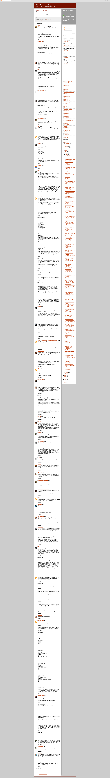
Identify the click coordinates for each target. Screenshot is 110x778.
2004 (65, 382)
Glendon (39, 464)
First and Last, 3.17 (68, 267)
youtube (72, 19)
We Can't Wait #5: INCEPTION (70, 250)
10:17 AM (39, 766)
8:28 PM (39, 215)
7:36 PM (39, 156)
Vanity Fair (66, 41)
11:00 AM (39, 613)
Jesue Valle (40, 753)
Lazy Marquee (67, 173)
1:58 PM (39, 702)
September (67, 147)
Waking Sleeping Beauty (69, 364)
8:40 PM (39, 274)
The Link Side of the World (69, 251)
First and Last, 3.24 (68, 210)
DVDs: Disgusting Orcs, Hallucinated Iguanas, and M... (69, 330)
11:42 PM (39, 455)
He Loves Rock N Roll (68, 315)
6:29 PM (39, 67)
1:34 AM (39, 487)
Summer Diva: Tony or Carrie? (70, 159)
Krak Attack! (67, 341)
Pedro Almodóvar (67, 130)
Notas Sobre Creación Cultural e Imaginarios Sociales (47, 340)
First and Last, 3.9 (68, 362)
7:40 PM (39, 163)
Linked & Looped (68, 311)
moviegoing (48, 20)
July (66, 150)
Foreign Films (66, 119)
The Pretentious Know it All (43, 480)
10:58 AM (39, 751)
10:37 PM (40, 419)
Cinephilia (66, 63)
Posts (66, 27)
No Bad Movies (41, 441)
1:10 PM (39, 693)
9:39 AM (39, 588)
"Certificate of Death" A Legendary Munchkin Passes (69, 289)
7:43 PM (39, 168)
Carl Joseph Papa (41, 170)
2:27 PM (39, 730)
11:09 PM (39, 439)
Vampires (65, 136)
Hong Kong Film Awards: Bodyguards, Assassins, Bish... (69, 223)
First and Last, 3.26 (68, 196)
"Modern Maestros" (67, 96)
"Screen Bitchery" (67, 102)
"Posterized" (66, 99)
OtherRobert (40, 41)
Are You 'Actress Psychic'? (69, 326)
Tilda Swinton (66, 134)
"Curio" (65, 90)
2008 (65, 376)
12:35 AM (39, 462)
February (66, 372)
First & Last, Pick (68, 239)
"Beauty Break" (66, 85)
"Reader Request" (67, 100)
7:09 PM (39, 141)
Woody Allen (66, 137)
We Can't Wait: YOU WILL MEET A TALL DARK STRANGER (69, 305)
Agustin (39, 421)
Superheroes (66, 133)
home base (65, 19)
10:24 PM (40, 414)
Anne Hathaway (66, 113)
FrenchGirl (40, 615)
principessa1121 (41, 516)
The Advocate (66, 53)
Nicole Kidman (66, 127)
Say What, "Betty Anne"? (69, 300)
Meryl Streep (66, 123)
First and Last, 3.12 (68, 335)
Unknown (40, 497)
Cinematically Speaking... (69, 235)
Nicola (39, 546)
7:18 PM (39, 149)
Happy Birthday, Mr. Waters (69, 203)
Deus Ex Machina (41, 90)
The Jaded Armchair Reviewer (43, 489)
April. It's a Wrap (68, 155)
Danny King (40, 472)
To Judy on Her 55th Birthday (70, 197)
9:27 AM (39, 555)
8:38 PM (39, 256)
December (67, 143)
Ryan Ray (40, 432)
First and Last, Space (68, 160)
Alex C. (39, 416)
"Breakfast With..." (67, 89)
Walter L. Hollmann (41, 61)
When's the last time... (68, 280)
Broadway (65, 114)
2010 (65, 142)
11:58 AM (39, 618)
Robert (39, 99)
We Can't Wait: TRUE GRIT (69, 299)
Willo (39, 25)
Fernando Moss (41, 118)
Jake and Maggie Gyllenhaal (69, 120)
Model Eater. (67, 277)
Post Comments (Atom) (43, 774)
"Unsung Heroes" (67, 106)
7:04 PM (39, 124)
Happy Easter (67, 349)
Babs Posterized (68, 189)
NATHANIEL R (40, 527)
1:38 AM (39, 495)
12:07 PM (40, 630)
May (66, 153)
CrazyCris (40, 504)
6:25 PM (39, 50)
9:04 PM (39, 304)
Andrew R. (40, 196)
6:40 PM (39, 88)
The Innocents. (67, 164)
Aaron (39, 368)
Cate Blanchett (66, 116)
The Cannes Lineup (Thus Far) (70, 255)
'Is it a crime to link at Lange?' (70, 206)
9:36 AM (39, 581)
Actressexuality (66, 110)
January (66, 373)
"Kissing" (65, 93)
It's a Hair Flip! (67, 367)
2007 (65, 378)
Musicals (65, 126)
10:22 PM (40, 393)
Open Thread (67, 193)
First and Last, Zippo (68, 271)
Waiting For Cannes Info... (69, 260)
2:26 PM (39, 713)
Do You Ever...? (39, 11)
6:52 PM (39, 103)
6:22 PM (39, 39)
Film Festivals (66, 117)
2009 (65, 375)
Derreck (39, 306)
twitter (68, 19)
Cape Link (66, 169)
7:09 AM (39, 525)
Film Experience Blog (43, 5)
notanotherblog (41, 620)
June (66, 151)
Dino (39, 69)
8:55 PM (39, 280)
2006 (65, 379)
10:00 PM (40, 349)
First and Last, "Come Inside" (70, 256)
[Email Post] (50, 19)
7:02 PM (39, 116)
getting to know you (42, 20)
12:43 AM (39, 478)
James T (39, 165)
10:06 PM (40, 377)
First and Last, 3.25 (68, 205)
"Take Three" (66, 103)
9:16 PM (39, 332)
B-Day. (66, 352)
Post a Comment (38, 768)
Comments (66, 29)
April (66, 154)
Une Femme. (67, 178)
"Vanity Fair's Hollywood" (68, 107)
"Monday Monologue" (67, 97)
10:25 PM (40, 744)
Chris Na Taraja (41, 351)
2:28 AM (39, 502)
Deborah (39, 143)
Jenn (39, 457)
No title (66, 183)
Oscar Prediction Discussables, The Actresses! (68, 265)
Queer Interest (66, 131)
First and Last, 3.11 (68, 342)
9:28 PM (39, 338)
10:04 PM (40, 366)
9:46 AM (39, 601)
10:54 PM (40, 430)
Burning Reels (40, 746)
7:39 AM (39, 544)
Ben (39, 126)
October (66, 146)
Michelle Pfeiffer (66, 124)
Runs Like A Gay (41, 695)
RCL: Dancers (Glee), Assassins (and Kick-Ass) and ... (70, 241)
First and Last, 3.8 (68, 369)
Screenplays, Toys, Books (69, 351)
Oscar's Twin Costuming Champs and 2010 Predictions (69, 347)
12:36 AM (39, 470)
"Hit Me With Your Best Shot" (69, 92)
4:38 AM (39, 514)
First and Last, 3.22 (68, 225)
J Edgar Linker (67, 361)
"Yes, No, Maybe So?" (68, 109)
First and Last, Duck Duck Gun (70, 216)
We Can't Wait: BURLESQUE (70, 321)
